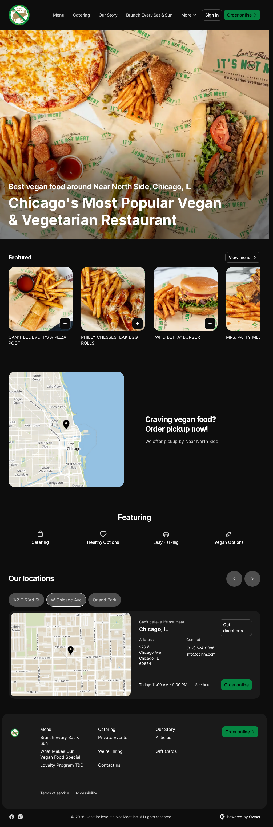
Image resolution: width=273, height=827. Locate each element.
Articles (163, 737)
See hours (203, 684)
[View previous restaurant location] (234, 579)
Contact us (109, 765)
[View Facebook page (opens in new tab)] (12, 817)
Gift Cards (166, 751)
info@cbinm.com (200, 654)
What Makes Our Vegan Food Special (60, 754)
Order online (236, 684)
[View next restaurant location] (252, 579)
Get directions (233, 627)
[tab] (26, 600)
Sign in (212, 15)
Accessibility (86, 793)
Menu (58, 15)
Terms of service (54, 793)
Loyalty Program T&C (61, 765)
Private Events (112, 737)
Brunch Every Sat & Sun (149, 15)
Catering (81, 15)
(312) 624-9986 (200, 648)
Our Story (108, 15)
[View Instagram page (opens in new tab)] (20, 817)
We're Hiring (110, 751)
